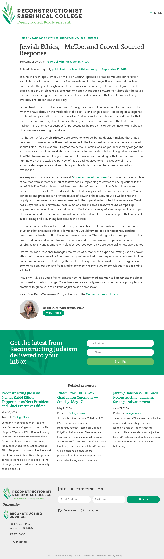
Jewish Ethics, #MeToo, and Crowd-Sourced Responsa (64, 37)
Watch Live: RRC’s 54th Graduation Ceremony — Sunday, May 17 (77, 397)
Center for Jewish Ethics (102, 294)
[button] (156, 13)
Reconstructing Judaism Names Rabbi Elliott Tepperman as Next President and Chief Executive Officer (25, 399)
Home (23, 37)
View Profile (53, 312)
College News (21, 417)
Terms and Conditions (95, 556)
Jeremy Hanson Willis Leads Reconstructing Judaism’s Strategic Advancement (136, 397)
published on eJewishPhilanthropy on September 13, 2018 (89, 69)
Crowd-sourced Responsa (90, 177)
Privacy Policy (114, 556)
